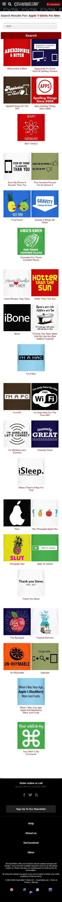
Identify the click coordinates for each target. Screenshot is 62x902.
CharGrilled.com (42, 880)
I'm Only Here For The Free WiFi (45, 413)
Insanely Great (45, 450)
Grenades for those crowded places (31, 258)
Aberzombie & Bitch (17, 68)
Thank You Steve (31, 599)
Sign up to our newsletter (31, 809)
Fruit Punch (17, 220)
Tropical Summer (45, 637)
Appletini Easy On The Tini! (17, 107)
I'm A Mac (31, 373)
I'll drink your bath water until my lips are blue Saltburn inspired (44, 336)
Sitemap (35, 882)
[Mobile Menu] (3, 4)
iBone (17, 333)
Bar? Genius (31, 143)
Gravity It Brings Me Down (45, 221)
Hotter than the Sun (45, 299)
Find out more (35, 876)
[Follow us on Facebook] (24, 795)
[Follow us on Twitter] (30, 795)
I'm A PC (17, 412)
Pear (17, 529)
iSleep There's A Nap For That (31, 488)
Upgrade (45, 672)
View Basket (55, 4)
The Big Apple (17, 637)
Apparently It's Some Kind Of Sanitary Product (45, 69)
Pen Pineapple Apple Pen (45, 529)
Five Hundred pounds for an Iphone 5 (45, 183)
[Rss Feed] (36, 795)
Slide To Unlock (45, 564)
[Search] (10, 3)
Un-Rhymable (17, 672)
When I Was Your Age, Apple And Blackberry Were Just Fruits (31, 710)
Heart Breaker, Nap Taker (17, 299)
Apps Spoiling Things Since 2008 (44, 107)
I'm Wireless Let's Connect (17, 451)
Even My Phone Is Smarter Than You (17, 183)
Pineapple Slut (17, 564)
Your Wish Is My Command (31, 752)
